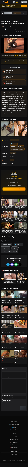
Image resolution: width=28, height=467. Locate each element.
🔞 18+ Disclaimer (14, 442)
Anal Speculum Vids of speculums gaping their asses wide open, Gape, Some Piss (9, 283)
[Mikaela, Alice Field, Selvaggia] (20, 309)
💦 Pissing (13, 143)
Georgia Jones (14, 140)
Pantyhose (13, 146)
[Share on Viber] (12, 264)
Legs (21, 146)
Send (23, 408)
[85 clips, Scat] (7, 353)
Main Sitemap (14, 454)
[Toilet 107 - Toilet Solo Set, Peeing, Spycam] (7, 324)
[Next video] (25, 279)
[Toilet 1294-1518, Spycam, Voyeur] (20, 294)
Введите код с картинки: (7, 395)
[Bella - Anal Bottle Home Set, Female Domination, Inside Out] (7, 225)
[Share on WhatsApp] (16, 264)
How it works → (14, 193)
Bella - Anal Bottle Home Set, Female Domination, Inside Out (7, 231)
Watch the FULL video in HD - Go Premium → (14, 56)
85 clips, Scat (4, 358)
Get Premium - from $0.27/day (14, 189)
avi (11, 160)
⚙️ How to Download (14, 424)
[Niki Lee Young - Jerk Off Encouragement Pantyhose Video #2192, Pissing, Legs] (20, 324)
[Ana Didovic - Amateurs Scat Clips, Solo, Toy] (7, 294)
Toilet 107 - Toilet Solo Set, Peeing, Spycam (7, 329)
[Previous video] (2, 279)
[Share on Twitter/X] (20, 264)
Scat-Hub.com (8, 13)
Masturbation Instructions (16, 149)
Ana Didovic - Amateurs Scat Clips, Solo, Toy (7, 300)
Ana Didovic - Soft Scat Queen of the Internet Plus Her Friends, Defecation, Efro (7, 314)
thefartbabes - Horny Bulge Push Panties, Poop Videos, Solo (20, 231)
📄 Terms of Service (14, 439)
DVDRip (12, 153)
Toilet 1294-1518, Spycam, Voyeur (19, 300)
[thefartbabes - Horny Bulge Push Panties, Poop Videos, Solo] (20, 225)
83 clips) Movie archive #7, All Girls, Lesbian (20, 359)
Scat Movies (17, 13)
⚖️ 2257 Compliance (14, 444)
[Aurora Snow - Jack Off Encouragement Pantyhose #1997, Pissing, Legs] (7, 339)
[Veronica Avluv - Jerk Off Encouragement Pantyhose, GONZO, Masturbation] (20, 339)
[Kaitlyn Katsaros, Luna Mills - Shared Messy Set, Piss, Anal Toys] (7, 202)
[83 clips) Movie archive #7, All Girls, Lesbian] (20, 353)
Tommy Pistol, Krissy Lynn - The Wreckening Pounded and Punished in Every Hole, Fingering (7, 219)
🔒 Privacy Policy (14, 436)
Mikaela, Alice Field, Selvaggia (19, 314)
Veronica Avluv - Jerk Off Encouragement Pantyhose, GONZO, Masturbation (20, 344)
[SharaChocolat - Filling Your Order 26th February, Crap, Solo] (20, 214)
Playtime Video (6, 244)
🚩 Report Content (14, 447)
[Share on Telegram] (8, 264)
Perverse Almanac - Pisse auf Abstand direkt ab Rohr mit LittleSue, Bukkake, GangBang (20, 207)
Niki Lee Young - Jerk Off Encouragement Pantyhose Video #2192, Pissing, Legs (20, 329)
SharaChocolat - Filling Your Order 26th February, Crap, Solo (20, 219)
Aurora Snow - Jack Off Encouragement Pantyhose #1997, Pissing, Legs (7, 344)
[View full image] (14, 128)
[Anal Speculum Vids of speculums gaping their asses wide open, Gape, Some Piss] (10, 276)
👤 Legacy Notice (14, 429)
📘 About (14, 427)
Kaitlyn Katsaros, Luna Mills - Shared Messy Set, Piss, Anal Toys (7, 207)
